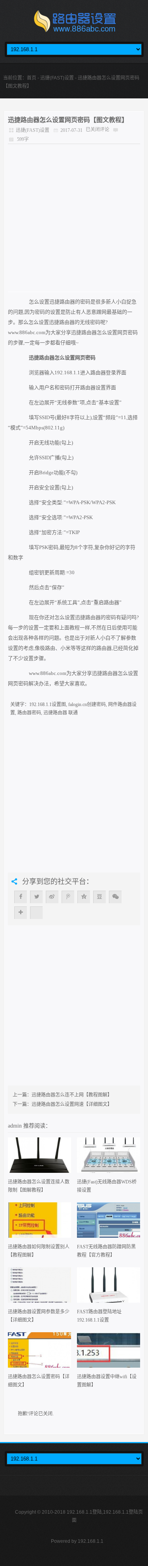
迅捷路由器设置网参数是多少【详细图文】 (38, 1316)
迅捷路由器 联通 (60, 713)
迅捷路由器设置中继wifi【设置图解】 (107, 1381)
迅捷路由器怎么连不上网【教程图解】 (72, 1095)
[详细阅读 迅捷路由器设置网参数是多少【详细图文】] (39, 1287)
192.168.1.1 (90, 1541)
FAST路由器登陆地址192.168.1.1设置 (99, 1316)
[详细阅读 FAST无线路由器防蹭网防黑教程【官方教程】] (108, 1222)
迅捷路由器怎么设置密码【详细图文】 (38, 1381)
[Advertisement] (74, 218)
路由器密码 (29, 713)
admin (15, 1125)
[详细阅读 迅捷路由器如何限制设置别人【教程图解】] (39, 1222)
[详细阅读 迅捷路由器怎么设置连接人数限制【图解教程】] (39, 1157)
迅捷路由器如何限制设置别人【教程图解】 (38, 1251)
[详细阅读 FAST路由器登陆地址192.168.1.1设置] (108, 1287)
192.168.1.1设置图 (47, 704)
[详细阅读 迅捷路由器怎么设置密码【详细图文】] (39, 1352)
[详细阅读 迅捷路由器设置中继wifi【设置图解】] (108, 1352)
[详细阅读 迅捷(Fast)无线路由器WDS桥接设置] (108, 1157)
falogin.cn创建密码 (87, 704)
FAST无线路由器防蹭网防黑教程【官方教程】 (106, 1251)
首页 (31, 78)
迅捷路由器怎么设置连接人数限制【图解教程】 (38, 1186)
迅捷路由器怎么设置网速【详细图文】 (72, 1104)
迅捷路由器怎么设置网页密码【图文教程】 (68, 119)
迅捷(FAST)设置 (57, 78)
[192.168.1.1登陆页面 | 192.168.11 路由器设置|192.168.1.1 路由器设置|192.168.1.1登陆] (74, 23)
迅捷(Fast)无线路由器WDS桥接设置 (107, 1186)
